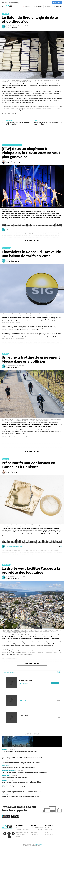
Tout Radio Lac (34, 834)
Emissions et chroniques (22, 829)
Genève (47, 827)
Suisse (47, 831)
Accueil (18, 827)
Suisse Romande (49, 829)
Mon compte (57, 2)
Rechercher (58, 6)
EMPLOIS (18, 836)
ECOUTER (27, 6)
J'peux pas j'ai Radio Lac (37, 831)
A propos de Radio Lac (22, 832)
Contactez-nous (13, 2)
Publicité (4, 2)
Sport (46, 832)
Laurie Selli (11, 472)
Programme (38, 6)
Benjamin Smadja (13, 162)
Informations (34, 832)
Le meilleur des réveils (37, 827)
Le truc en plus (49, 834)
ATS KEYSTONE (12, 27)
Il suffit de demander (36, 829)
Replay (48, 6)
